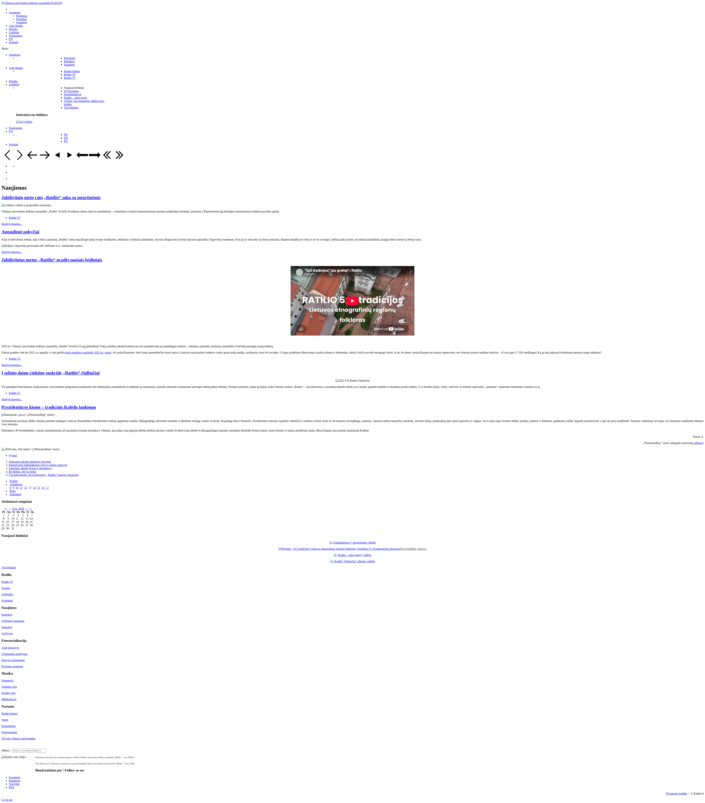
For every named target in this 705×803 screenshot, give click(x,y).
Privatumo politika (676, 793)
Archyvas (7, 633)
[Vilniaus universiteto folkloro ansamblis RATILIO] (31, 3)
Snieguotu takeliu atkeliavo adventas (30, 461)
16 (43, 487)
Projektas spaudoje (12, 666)
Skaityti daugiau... (11, 223)
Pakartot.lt (7, 680)
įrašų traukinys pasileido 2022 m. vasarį (88, 352)
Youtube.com (9, 686)
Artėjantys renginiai (12, 620)
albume (698, 443)
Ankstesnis (16, 484)
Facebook (14, 777)
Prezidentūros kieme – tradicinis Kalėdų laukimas (48, 407)
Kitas (13, 491)
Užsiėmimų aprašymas (14, 653)
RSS (11, 787)
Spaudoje (6, 627)
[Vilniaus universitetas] (18, 738)
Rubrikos (6, 614)
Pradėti (14, 481)
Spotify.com (8, 693)
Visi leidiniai (8, 567)
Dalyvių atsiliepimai (13, 660)
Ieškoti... (6, 750)
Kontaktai (7, 600)
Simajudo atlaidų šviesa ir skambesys (30, 468)
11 (21, 487)
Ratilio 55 (14, 217)
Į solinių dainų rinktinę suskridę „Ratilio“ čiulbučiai (50, 372)
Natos (4, 719)
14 (34, 487)
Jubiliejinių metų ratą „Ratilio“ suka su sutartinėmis (51, 197)
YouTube (14, 784)
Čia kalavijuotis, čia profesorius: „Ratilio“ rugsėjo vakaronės (44, 474)
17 (47, 487)
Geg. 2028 (18, 508)
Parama (5, 588)
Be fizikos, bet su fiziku (22, 471)
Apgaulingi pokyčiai (20, 231)
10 (16, 487)
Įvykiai (13, 455)
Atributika (7, 594)
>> (30, 508)
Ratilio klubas (9, 713)
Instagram (14, 780)
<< (5, 508)
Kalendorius (8, 726)
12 (25, 487)
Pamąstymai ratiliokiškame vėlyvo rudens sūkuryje (38, 465)
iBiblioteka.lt (8, 699)
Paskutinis (15, 494)
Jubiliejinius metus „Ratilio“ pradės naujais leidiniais (51, 259)
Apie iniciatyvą (10, 647)
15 (38, 487)
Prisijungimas (9, 732)
